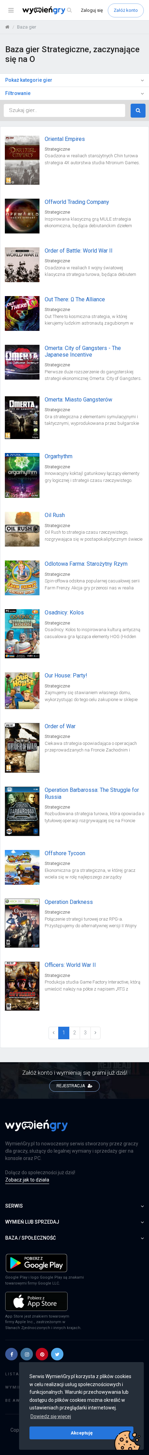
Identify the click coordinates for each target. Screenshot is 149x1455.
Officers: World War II (70, 965)
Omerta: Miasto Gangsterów (78, 399)
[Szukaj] (69, 10)
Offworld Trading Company (77, 202)
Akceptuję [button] (82, 1433)
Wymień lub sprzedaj (32, 1222)
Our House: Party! (66, 675)
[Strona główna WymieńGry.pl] (7, 27)
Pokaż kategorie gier (28, 80)
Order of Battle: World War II (79, 250)
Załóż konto (126, 10)
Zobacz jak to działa (27, 1180)
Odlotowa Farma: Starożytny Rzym (86, 563)
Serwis (14, 1206)
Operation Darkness (69, 902)
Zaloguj (92, 10)
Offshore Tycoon (65, 853)
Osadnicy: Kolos (64, 612)
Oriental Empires (65, 139)
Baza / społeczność (30, 1238)
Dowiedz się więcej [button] (50, 1416)
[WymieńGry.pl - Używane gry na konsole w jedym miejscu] (36, 1129)
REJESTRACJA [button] (71, 1085)
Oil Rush (55, 515)
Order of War (60, 726)
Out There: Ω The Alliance (75, 299)
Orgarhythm (58, 456)
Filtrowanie (17, 93)
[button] (11, 1354)
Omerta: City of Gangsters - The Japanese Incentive (83, 351)
